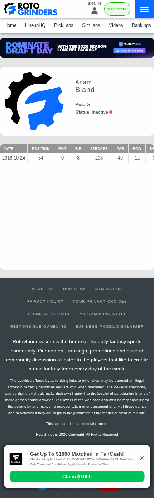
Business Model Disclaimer (110, 326)
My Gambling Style (103, 314)
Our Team (74, 289)
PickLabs (63, 25)
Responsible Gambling (38, 326)
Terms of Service (49, 314)
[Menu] (144, 9)
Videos (116, 25)
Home (10, 25)
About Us (43, 289)
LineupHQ (35, 25)
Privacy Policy (45, 301)
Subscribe (117, 9)
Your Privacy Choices (100, 301)
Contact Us (108, 289)
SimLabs (91, 25)
